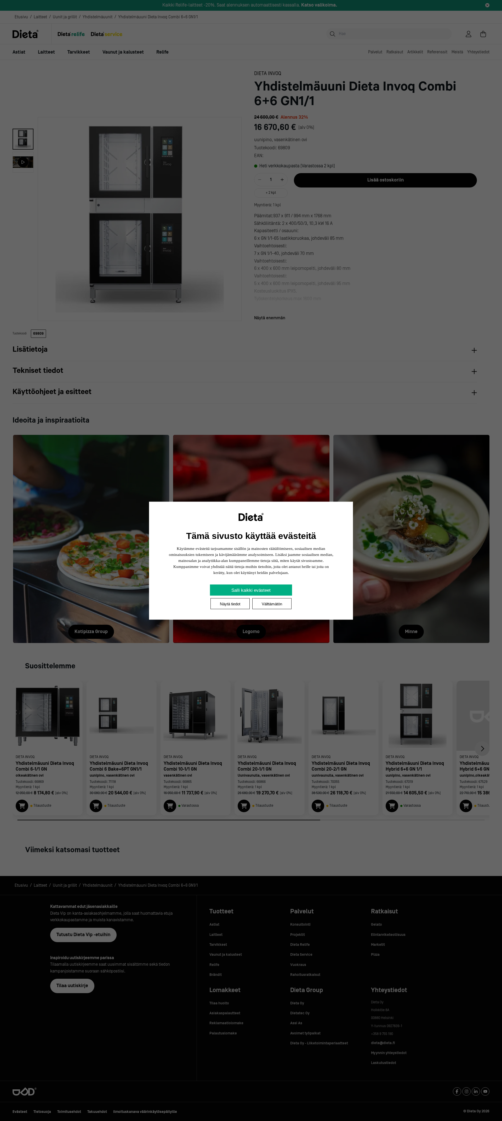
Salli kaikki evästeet (251, 590)
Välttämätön (272, 603)
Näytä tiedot (230, 603)
